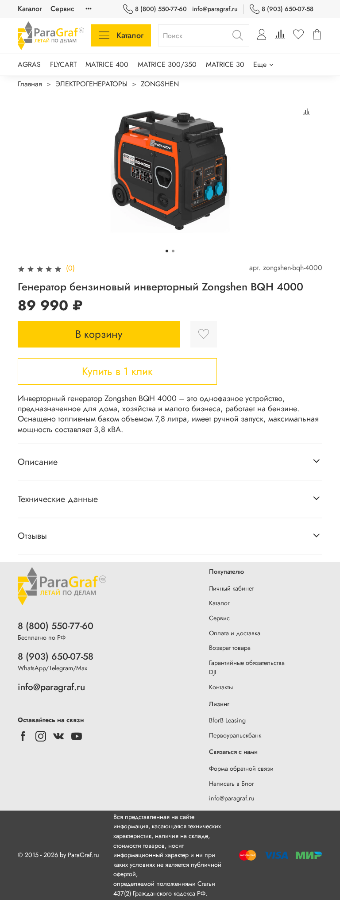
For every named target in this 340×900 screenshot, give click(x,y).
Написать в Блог (231, 783)
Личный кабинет (231, 588)
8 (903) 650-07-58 (287, 8)
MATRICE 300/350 (167, 64)
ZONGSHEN (160, 84)
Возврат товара (230, 647)
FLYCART (63, 64)
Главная (30, 84)
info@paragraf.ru (215, 8)
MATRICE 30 (225, 64)
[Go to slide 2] (173, 251)
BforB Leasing (227, 720)
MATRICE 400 (106, 64)
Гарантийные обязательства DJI (247, 667)
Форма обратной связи (241, 768)
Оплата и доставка (234, 633)
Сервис (62, 9)
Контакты (221, 687)
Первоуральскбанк (235, 735)
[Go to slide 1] (167, 251)
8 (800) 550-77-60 (161, 8)
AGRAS (29, 64)
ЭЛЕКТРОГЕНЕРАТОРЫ (91, 84)
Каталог (30, 9)
